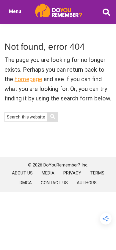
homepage (28, 79)
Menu (15, 11)
